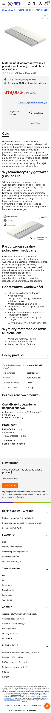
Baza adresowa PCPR (11, 528)
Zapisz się (10, 485)
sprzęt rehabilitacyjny (15, 693)
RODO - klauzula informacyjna (15, 662)
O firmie (5, 672)
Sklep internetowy (22, 710)
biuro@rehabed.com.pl (13, 443)
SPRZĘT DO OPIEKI (23, 10)
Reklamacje (7, 638)
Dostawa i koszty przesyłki (14, 623)
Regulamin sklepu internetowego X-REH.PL (21, 652)
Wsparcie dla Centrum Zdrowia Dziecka (19, 614)
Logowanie (7, 595)
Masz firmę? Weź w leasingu (32, 102)
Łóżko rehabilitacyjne (11, 561)
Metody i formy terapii (12, 547)
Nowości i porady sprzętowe (15, 551)
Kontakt (5, 677)
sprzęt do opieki (16, 695)
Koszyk (5, 580)
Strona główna (7, 10)
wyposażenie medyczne (12, 699)
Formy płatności (9, 628)
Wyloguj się (7, 600)
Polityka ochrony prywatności (15, 667)
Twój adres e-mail (10, 478)
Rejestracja (7, 585)
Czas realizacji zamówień (13, 619)
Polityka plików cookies (12, 657)
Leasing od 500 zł (10, 633)
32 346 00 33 (9, 440)
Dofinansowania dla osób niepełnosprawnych (22, 523)
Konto (4, 575)
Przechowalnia (8, 590)
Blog (4, 542)
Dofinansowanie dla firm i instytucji (17, 518)
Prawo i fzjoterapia (10, 556)
